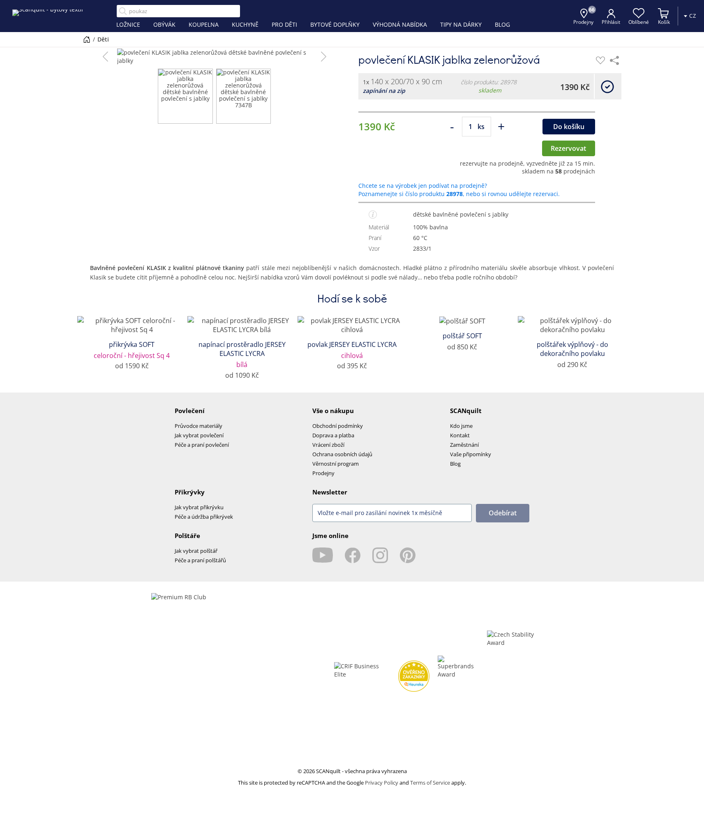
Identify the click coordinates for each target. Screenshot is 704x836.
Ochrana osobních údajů (342, 454)
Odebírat (503, 512)
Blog (455, 463)
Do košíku (568, 126)
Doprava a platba (333, 435)
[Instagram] (380, 555)
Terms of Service (430, 782)
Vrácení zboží (328, 444)
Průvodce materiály (198, 426)
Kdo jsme (461, 426)
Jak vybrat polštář (196, 550)
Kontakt (460, 435)
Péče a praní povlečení (202, 444)
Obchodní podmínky (337, 426)
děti (103, 39)
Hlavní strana (86, 39)
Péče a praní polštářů (200, 560)
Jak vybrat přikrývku (199, 507)
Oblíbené (638, 21)
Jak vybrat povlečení (199, 435)
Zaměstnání (464, 444)
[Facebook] (352, 555)
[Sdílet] (614, 60)
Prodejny (323, 473)
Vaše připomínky (470, 454)
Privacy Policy (381, 782)
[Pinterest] (407, 555)
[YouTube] (322, 555)
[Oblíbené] (600, 60)
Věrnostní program (335, 463)
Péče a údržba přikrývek (204, 516)
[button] (105, 57)
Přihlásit (611, 21)
